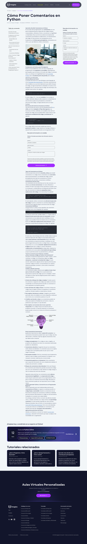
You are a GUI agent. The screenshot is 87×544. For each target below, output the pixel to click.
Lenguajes (14, 10)
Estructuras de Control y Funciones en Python (14, 43)
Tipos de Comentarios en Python (13, 46)
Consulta (29, 150)
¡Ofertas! (46, 4)
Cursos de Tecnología (26, 513)
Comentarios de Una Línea (13, 50)
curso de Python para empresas (34, 405)
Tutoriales (9, 10)
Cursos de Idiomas (25, 522)
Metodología (63, 522)
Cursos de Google (25, 520)
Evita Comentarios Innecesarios (13, 64)
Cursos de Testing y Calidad (27, 518)
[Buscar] (69, 4)
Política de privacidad (13, 535)
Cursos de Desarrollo (25, 508)
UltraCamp (63, 513)
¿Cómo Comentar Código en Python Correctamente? (14, 57)
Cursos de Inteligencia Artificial (28, 525)
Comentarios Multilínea (14, 53)
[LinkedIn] (14, 519)
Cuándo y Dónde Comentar (13, 61)
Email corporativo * (30, 145)
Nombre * (29, 140)
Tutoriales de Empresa (46, 518)
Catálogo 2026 (28, 4)
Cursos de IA (40, 4)
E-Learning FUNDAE (65, 508)
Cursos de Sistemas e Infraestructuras (29, 530)
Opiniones (63, 520)
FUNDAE (52, 4)
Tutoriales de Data (45, 515)
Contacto (10, 515)
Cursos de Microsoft (25, 511)
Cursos (34, 4)
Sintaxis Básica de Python (13, 39)
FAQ (9, 510)
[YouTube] (11, 519)
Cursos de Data (24, 515)
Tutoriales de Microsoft (46, 511)
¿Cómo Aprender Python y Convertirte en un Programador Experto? (13, 69)
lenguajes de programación (36, 82)
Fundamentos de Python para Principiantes (13, 36)
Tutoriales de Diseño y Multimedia (48, 520)
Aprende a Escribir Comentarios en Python (13, 32)
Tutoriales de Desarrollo (46, 508)
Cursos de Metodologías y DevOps (29, 527)
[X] (9, 519)
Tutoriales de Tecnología (46, 513)
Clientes (62, 518)
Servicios (63, 511)
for (53, 107)
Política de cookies (24, 535)
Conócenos (63, 515)
